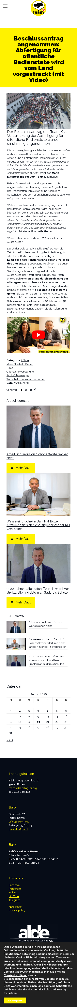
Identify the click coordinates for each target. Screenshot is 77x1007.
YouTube (14, 896)
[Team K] (38, 5)
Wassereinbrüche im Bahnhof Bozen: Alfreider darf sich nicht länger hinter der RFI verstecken (38, 525)
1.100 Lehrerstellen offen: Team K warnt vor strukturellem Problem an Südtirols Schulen (38, 590)
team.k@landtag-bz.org (23, 788)
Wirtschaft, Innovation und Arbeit (26, 379)
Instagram (15, 888)
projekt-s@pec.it (18, 829)
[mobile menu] (5, 6)
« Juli (10, 740)
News (10, 367)
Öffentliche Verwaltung (20, 371)
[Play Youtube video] (38, 335)
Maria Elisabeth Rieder (20, 364)
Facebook (14, 885)
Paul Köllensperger (18, 375)
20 (38, 721)
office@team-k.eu (19, 821)
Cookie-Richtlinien (15, 975)
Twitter (13, 892)
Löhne (25, 360)
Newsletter (15, 906)
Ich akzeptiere (15, 1000)
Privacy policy (17, 910)
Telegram (14, 900)
